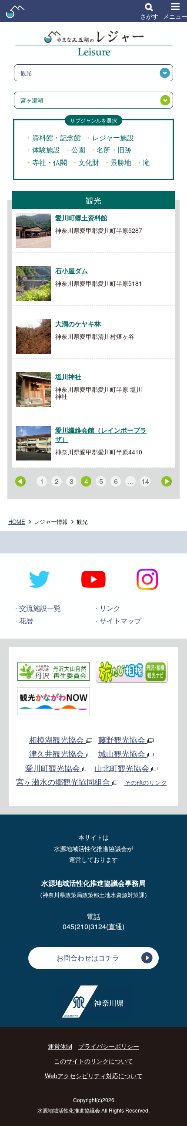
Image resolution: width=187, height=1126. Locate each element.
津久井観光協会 (57, 753)
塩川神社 (68, 376)
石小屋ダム (71, 270)
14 (145, 481)
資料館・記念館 (56, 137)
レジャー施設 (113, 137)
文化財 (88, 162)
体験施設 (46, 150)
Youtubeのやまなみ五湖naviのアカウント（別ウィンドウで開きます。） (93, 579)
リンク (110, 608)
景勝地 (120, 162)
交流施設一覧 (40, 608)
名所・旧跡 (114, 150)
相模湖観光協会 (57, 739)
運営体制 (60, 1046)
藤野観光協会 (122, 739)
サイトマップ (120, 621)
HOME (16, 521)
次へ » (171, 482)
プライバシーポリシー (108, 1046)
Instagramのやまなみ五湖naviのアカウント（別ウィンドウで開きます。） (147, 579)
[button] (149, 11)
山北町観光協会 (122, 767)
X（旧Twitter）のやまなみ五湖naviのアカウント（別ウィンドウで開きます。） (40, 579)
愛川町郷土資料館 (81, 217)
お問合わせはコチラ (88, 958)
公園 (78, 150)
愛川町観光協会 (53, 767)
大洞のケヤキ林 (78, 323)
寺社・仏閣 (49, 162)
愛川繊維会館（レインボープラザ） (101, 434)
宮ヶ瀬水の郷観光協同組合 (64, 781)
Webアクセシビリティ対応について (94, 1075)
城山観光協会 (122, 753)
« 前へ (24, 482)
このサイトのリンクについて (93, 1060)
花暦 (26, 621)
